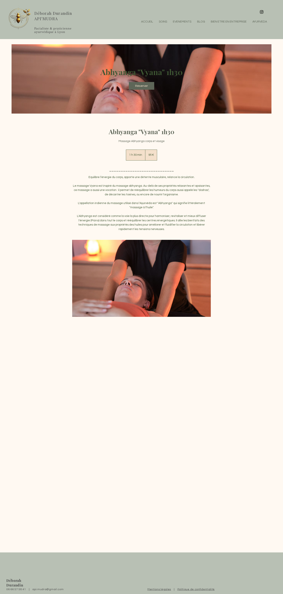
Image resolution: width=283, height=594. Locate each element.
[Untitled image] (141, 278)
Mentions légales (159, 589)
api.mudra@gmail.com (48, 589)
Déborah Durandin (53, 13)
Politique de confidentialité (196, 589)
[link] (141, 86)
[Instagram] (261, 12)
